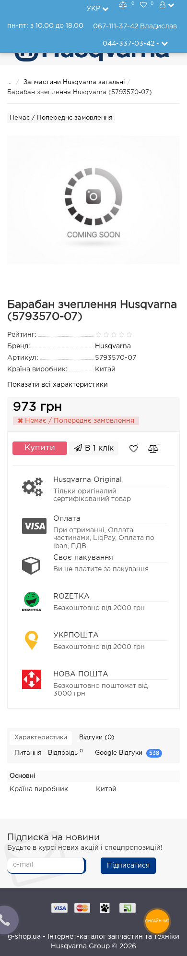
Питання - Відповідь (48, 752)
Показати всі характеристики (57, 385)
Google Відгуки (127, 753)
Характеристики (40, 737)
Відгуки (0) (97, 737)
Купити (39, 448)
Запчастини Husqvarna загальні (74, 82)
